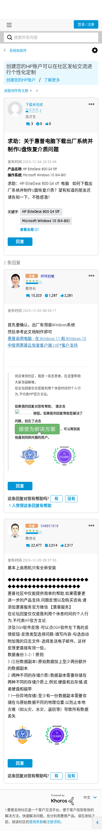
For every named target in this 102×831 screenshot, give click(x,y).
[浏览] (8, 25)
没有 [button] (71, 498)
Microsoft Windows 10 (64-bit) (46, 221)
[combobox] (51, 37)
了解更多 (52, 80)
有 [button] (56, 498)
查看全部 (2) (29, 229)
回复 (20, 241)
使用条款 (36, 822)
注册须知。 (55, 822)
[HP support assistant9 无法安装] (31, 90)
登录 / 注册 (86, 24)
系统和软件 (18, 50)
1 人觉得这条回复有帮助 (30, 505)
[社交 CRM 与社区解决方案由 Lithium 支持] (62, 799)
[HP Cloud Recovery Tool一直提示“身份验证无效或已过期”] (36, 90)
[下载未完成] (15, 109)
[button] (91, 104)
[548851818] (15, 530)
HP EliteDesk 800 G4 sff (41, 211)
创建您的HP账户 (21, 80)
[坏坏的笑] (15, 280)
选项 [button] (95, 50)
